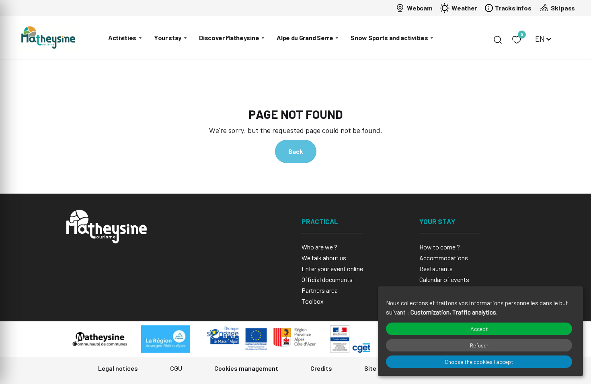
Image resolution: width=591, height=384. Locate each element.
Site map (377, 368)
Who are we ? (319, 247)
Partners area (320, 290)
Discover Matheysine (229, 37)
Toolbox (313, 301)
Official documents (327, 279)
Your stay (167, 37)
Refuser (479, 345)
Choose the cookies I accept (479, 361)
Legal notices (118, 368)
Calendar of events (444, 279)
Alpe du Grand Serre (305, 37)
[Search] (498, 40)
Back (295, 151)
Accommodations (443, 257)
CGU (176, 368)
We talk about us (324, 257)
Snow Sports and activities (389, 37)
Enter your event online (332, 268)
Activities (122, 37)
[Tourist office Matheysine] (48, 37)
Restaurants (436, 268)
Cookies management (246, 368)
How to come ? (439, 247)
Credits (321, 368)
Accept (479, 328)
